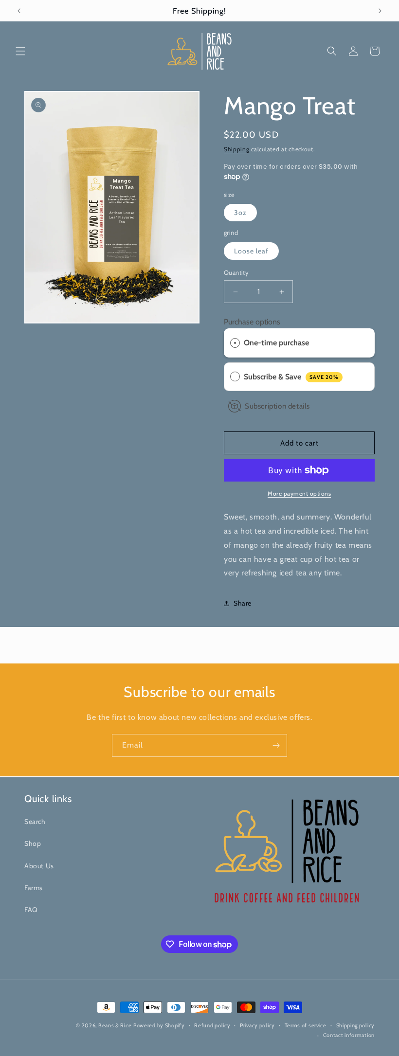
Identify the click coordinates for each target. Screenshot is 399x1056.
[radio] (235, 343)
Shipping (237, 149)
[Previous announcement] (19, 10)
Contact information (349, 1035)
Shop (32, 843)
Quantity (236, 272)
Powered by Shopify (159, 1025)
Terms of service (305, 1025)
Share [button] (243, 603)
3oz (240, 212)
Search (35, 821)
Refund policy (212, 1025)
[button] (20, 51)
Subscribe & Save (291, 376)
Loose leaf (251, 251)
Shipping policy (355, 1025)
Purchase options (252, 321)
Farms (33, 887)
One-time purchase (276, 342)
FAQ (31, 909)
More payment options (299, 493)
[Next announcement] (380, 10)
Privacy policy (257, 1025)
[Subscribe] (276, 745)
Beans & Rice (114, 1025)
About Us (39, 865)
